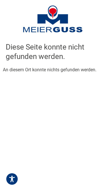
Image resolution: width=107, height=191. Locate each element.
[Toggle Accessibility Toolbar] (12, 179)
